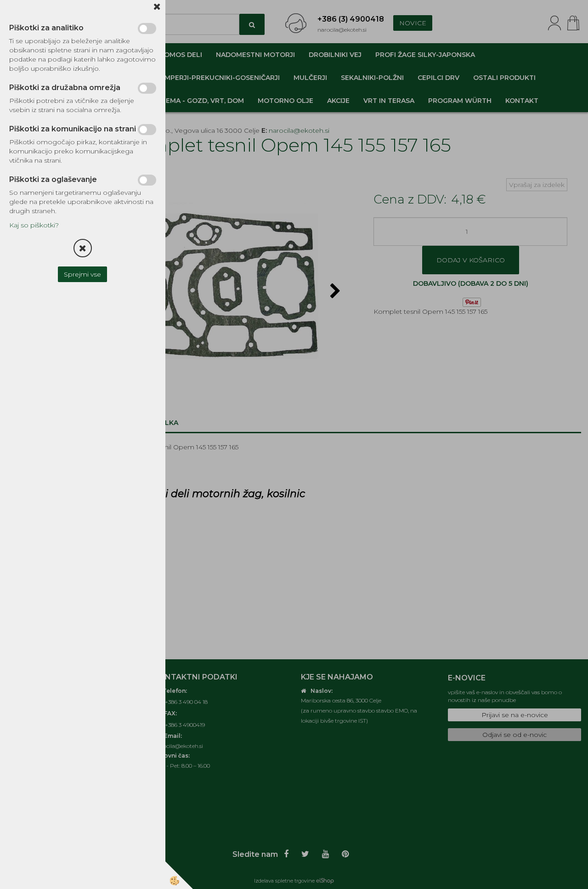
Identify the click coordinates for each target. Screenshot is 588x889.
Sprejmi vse (83, 274)
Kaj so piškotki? (34, 225)
